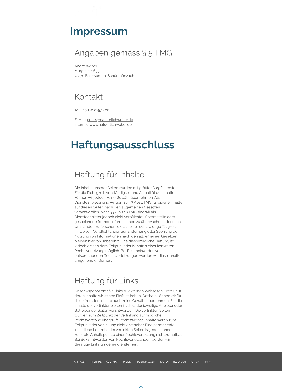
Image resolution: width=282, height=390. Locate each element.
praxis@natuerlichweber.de (110, 119)
